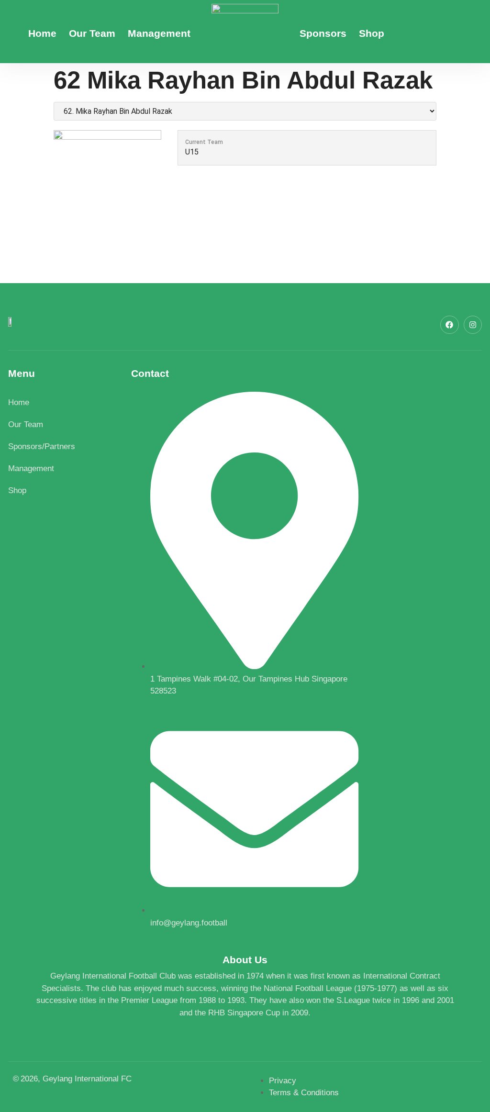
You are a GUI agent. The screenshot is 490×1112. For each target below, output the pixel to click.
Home (42, 33)
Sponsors (323, 33)
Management (159, 33)
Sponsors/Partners (41, 446)
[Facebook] (449, 325)
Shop (371, 33)
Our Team (92, 33)
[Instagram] (473, 325)
